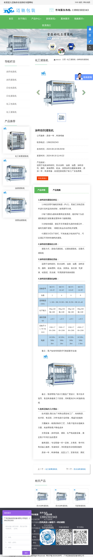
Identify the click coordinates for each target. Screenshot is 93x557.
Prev (38, 92)
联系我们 (46, 25)
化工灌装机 (71, 59)
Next (84, 92)
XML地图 (78, 2)
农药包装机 (11, 72)
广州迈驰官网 (34, 519)
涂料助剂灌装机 (83, 59)
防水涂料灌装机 (80, 469)
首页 (12, 18)
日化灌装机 (11, 96)
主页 (64, 59)
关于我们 (22, 18)
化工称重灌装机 (51, 469)
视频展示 (78, 18)
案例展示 (65, 18)
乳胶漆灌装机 (80, 506)
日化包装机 (11, 88)
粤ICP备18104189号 (54, 556)
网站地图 (86, 2)
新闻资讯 (50, 18)
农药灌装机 (11, 80)
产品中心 (35, 18)
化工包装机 (11, 104)
